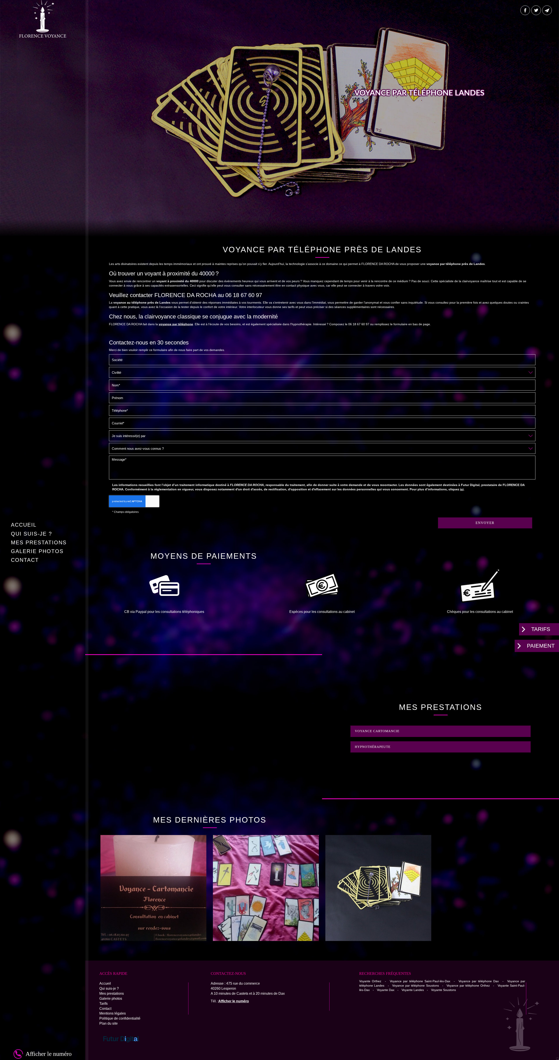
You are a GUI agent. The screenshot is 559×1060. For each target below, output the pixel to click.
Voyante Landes (413, 990)
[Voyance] (153, 888)
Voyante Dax (385, 990)
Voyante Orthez (370, 981)
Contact (25, 560)
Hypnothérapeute (372, 747)
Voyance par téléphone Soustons (415, 985)
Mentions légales (112, 1013)
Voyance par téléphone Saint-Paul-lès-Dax (420, 981)
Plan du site (108, 1023)
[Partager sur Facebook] (525, 10)
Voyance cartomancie (377, 731)
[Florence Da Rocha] (378, 888)
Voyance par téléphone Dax (479, 981)
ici (462, 489)
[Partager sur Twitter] (536, 10)
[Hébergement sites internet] (121, 1047)
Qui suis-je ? (31, 534)
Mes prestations (39, 542)
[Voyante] (266, 888)
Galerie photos (37, 551)
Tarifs (540, 629)
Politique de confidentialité (119, 1018)
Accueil (23, 525)
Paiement (541, 646)
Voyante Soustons (443, 990)
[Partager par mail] (547, 10)
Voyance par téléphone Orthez (468, 985)
